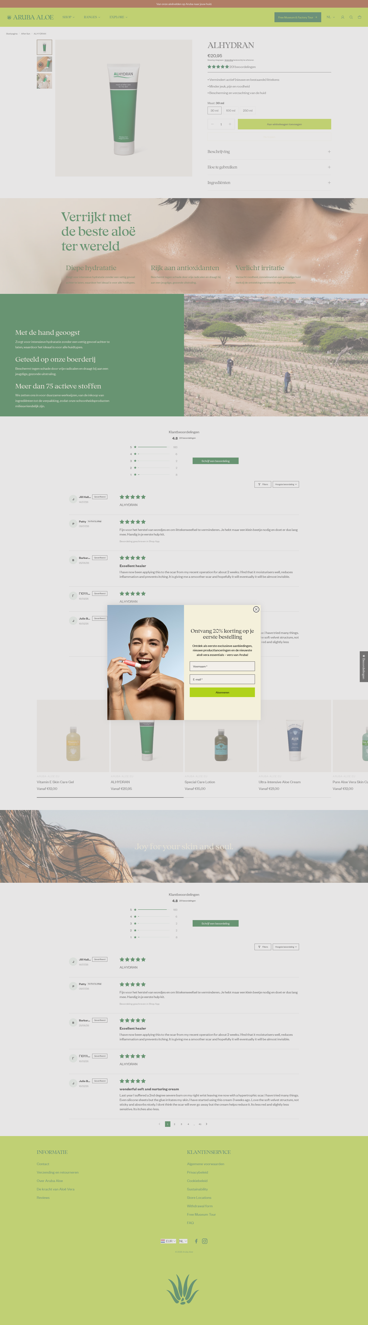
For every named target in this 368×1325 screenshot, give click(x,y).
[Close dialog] (256, 609)
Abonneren (222, 692)
